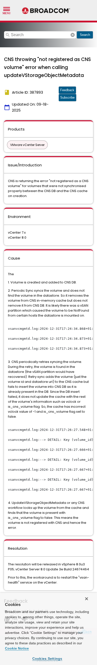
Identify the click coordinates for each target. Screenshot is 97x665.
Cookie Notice (17, 648)
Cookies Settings (47, 659)
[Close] (86, 598)
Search (85, 35)
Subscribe (67, 97)
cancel (72, 34)
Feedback (67, 90)
